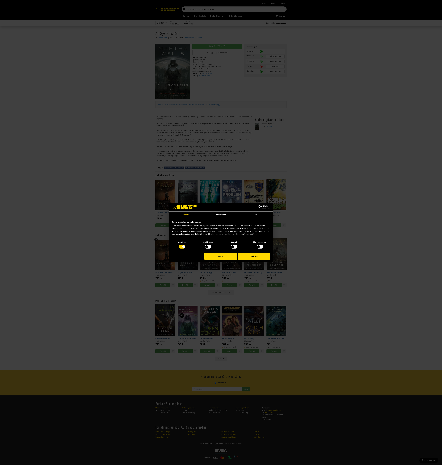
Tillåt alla (253, 256)
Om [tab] (255, 215)
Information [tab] (221, 215)
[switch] (208, 247)
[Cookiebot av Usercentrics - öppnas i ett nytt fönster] (260, 207)
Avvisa (220, 256)
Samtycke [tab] (186, 215)
